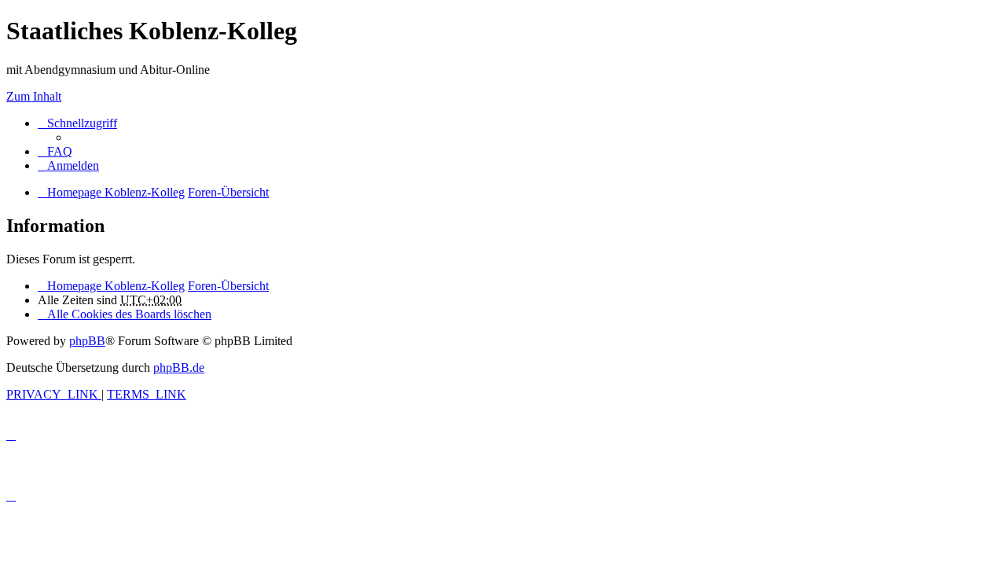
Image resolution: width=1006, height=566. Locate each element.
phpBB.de (178, 367)
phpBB (87, 340)
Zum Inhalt (33, 96)
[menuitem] (55, 151)
